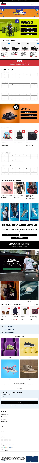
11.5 (12, 84)
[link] (5, 50)
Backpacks (16, 142)
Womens (4, 394)
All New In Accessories (30, 198)
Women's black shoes (29, 115)
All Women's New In (4, 197)
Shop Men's (18, 64)
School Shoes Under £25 (29, 31)
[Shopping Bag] (35, 3)
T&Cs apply (27, 64)
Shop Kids (3, 419)
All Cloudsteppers (19, 237)
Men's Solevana (28, 234)
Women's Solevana (11, 234)
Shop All (23, 64)
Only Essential (32, 458)
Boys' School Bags (4, 145)
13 (19, 160)
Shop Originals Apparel (12, 269)
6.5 (19, 96)
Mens (9, 394)
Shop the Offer (15, 16)
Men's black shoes (28, 112)
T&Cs (20, 16)
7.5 (12, 74)
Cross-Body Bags (29, 145)
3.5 (12, 94)
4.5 (26, 94)
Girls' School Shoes (29, 25)
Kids (3, 396)
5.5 (5, 96)
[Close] (36, 453)
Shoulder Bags (29, 142)
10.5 (19, 77)
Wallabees (14, 246)
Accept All (32, 456)
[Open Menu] (37, 3)
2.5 (12, 168)
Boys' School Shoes (29, 28)
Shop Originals (4, 421)
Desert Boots (19, 246)
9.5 (5, 77)
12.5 (26, 84)
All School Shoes (29, 34)
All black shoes (29, 118)
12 (19, 84)
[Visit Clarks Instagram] (5, 440)
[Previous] (34, 40)
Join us (19, 402)
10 (12, 77)
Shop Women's (12, 64)
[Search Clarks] (31, 3)
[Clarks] (3, 3)
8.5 (26, 74)
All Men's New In (17, 197)
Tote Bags (20, 142)
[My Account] (33, 3)
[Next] (37, 40)
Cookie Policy (3, 460)
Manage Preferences (32, 461)
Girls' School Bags (4, 142)
